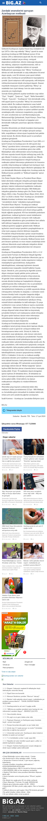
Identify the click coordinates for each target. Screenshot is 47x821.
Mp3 (4, 662)
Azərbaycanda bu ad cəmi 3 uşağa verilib (21, 706)
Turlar (4, 672)
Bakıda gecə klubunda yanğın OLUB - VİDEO (19, 784)
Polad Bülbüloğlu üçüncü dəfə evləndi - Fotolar (19, 756)
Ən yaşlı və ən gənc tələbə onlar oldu (20, 717)
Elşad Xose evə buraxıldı (15, 693)
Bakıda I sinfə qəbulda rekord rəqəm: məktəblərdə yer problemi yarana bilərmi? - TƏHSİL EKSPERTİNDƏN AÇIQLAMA (23, 701)
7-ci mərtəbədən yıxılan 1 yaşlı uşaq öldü (21, 738)
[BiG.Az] (16, 3)
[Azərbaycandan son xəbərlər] (12, 675)
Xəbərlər (16, 416)
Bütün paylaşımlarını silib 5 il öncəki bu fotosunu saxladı (22, 768)
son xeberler (16, 810)
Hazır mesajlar (30, 665)
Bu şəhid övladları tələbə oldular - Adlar (16, 792)
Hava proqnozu (8, 667)
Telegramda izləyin (14, 410)
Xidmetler (5, 433)
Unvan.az (6, 665)
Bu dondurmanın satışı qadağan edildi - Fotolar (19, 758)
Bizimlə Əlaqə (22, 812)
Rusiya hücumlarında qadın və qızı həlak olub (23, 725)
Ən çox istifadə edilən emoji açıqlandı (16, 794)
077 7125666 (30, 424)
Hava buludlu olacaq (14, 714)
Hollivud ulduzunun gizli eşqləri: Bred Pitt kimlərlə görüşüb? (23, 790)
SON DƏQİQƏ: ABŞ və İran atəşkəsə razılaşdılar (20, 770)
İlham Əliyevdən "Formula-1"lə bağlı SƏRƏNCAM (20, 782)
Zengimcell (28, 662)
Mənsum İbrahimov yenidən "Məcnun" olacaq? (23, 696)
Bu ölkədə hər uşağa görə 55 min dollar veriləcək (20, 780)
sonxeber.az (12, 812)
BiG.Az (4, 405)
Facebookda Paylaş (11, 429)
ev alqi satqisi (10, 672)
